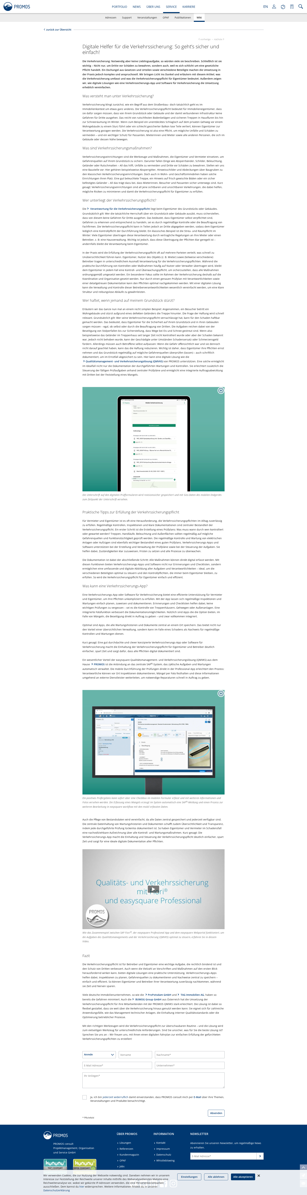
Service (171, 7)
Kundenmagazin (129, 1154)
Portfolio (119, 7)
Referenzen (126, 1148)
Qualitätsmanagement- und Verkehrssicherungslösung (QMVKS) (124, 361)
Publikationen (183, 17)
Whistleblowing (165, 1160)
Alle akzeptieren (243, 1176)
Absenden (216, 1113)
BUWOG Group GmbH (148, 999)
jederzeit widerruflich (115, 1097)
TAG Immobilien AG (192, 994)
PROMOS (99, 664)
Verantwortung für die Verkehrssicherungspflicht (120, 208)
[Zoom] (220, 392)
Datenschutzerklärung (56, 1190)
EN (265, 6)
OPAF (166, 17)
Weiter (260, 1157)
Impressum (163, 1148)
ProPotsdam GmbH (159, 994)
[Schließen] (258, 1175)
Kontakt (160, 1142)
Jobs (122, 1166)
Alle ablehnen (216, 1176)
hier (81, 1186)
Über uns (153, 7)
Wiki (199, 17)
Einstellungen (189, 1176)
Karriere (188, 7)
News (137, 7)
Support (127, 17)
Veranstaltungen (147, 17)
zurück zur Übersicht (58, 29)
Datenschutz (163, 1154)
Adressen (110, 17)
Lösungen (125, 1142)
